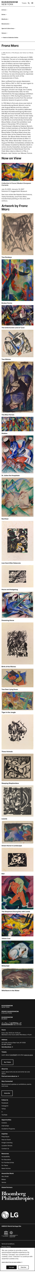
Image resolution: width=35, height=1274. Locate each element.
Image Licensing (7, 1142)
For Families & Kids (8, 1162)
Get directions (6, 1047)
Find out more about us (9, 1076)
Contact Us (5, 1148)
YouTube (4, 1115)
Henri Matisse (20, 94)
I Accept (11, 1267)
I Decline (23, 1267)
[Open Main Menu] (32, 3)
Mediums (6, 19)
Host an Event (6, 1139)
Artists (5, 10)
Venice (4, 1182)
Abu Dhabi (5, 1176)
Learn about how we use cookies (11, 1262)
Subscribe (7, 1093)
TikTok (4, 1109)
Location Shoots (7, 1145)
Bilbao (4, 1179)
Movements (6, 24)
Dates (5, 14)
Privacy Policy (6, 1247)
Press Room (5, 1137)
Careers (4, 1123)
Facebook (5, 1103)
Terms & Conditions (8, 1244)
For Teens (5, 1165)
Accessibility (6, 1156)
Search (29, 3)
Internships (5, 1126)
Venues (5, 33)
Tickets (24, 3)
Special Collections (9, 28)
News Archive (6, 1168)
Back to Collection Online (10, 37)
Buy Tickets (7, 1062)
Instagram (5, 1106)
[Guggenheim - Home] (10, 3)
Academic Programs (8, 1129)
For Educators (6, 1159)
